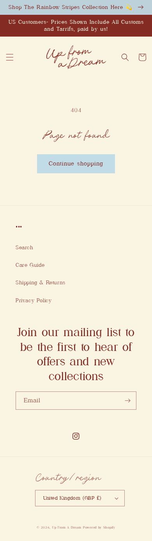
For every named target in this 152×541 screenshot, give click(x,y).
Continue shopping (76, 163)
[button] (9, 57)
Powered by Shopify (99, 527)
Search (25, 247)
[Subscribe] (127, 400)
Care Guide (30, 265)
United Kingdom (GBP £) (72, 498)
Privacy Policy (33, 300)
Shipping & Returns (40, 282)
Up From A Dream (66, 527)
